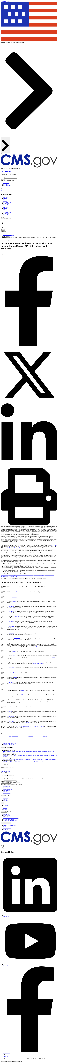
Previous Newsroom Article (9, 743)
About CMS (6, 183)
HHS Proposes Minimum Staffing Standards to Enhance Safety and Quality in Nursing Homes (24, 761)
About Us (5, 798)
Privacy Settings (7, 816)
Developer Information (8, 819)
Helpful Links (3, 811)
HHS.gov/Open (6, 793)
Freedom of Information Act (9, 825)
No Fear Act (6, 826)
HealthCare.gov (6, 790)
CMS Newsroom (6, 171)
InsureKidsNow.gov (7, 789)
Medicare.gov (6, 786)
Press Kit (5, 198)
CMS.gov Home (7, 202)
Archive (5, 806)
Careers (5, 799)
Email (2, 781)
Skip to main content (5, 1)
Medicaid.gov (6, 788)
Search (2, 177)
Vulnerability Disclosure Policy (10, 820)
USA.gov (5, 829)
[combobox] (10, 218)
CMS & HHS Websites (5, 784)
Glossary (5, 809)
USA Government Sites (6, 823)
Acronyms (5, 805)
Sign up (18, 782)
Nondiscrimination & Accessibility (11, 818)
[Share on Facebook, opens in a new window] (29, 346)
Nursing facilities (4, 252)
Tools (2, 803)
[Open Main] (1, 153)
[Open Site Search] (1, 188)
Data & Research (7, 185)
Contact (5, 201)
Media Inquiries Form (5, 771)
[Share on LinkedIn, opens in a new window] (29, 467)
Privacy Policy (6, 814)
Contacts (5, 808)
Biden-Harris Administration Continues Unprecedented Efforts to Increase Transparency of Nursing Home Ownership (29, 759)
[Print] (29, 524)
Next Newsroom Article (8, 744)
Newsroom (5, 184)
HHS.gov (5, 791)
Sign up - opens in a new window (8, 782)
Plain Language (6, 815)
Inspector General (7, 828)
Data (4, 199)
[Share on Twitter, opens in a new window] (29, 402)
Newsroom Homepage (8, 235)
